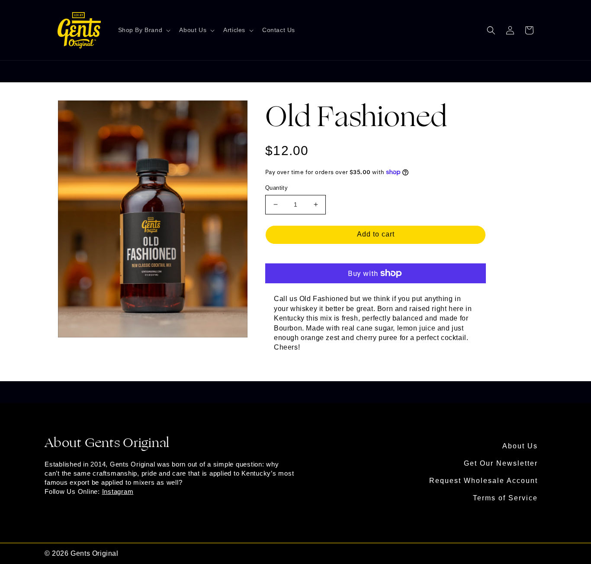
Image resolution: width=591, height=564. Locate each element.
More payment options (375, 255)
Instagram (118, 491)
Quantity (276, 188)
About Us (520, 446)
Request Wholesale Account (483, 480)
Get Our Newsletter (501, 463)
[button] (143, 30)
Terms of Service (505, 498)
